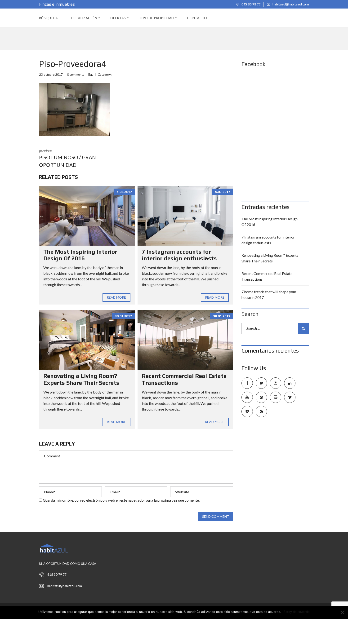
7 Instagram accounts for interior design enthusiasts (179, 255)
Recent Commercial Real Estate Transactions (266, 276)
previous (67, 158)
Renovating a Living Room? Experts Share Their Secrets (81, 379)
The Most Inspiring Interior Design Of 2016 (80, 255)
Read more (116, 297)
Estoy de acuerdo (297, 612)
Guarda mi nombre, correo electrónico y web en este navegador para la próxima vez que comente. (121, 500)
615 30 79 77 (251, 4)
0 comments (75, 74)
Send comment (215, 516)
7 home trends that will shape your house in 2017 (268, 294)
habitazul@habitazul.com (290, 4)
